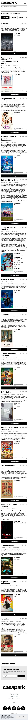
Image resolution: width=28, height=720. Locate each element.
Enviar (22, 676)
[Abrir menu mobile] (25, 3)
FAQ (14, 702)
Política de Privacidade (4, 718)
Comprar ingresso (14, 53)
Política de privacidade (14, 699)
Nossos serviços (14, 694)
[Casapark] (9, 4)
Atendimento (14, 696)
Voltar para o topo (8, 663)
